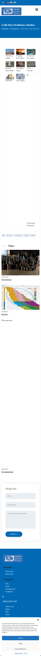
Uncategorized (10, 589)
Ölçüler (4, 315)
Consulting (18, 235)
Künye (26, 653)
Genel (7, 586)
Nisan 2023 (9, 571)
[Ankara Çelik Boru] (11, 14)
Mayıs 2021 (9, 574)
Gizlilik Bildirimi (18, 653)
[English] (8, 2)
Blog (6, 583)
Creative (26, 235)
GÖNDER (13, 534)
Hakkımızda (9, 606)
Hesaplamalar (7, 472)
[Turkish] (15, 2)
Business (9, 235)
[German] (12, 2)
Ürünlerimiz (4, 277)
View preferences (20, 649)
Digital (33, 235)
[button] (38, 620)
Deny (20, 643)
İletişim (7, 609)
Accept (20, 638)
